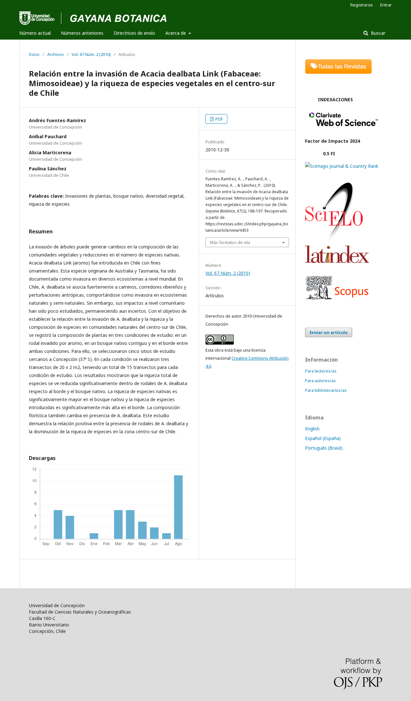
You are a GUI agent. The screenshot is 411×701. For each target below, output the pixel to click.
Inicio (34, 54)
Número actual (35, 33)
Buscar (377, 33)
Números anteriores (82, 33)
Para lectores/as (321, 371)
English (312, 429)
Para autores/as (320, 380)
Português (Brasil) (324, 448)
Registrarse (361, 5)
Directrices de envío (134, 33)
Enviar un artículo (329, 332)
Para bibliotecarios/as (326, 390)
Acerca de (176, 33)
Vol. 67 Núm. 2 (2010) (91, 54)
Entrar (386, 5)
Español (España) (323, 438)
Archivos (55, 54)
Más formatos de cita (230, 242)
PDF (218, 119)
